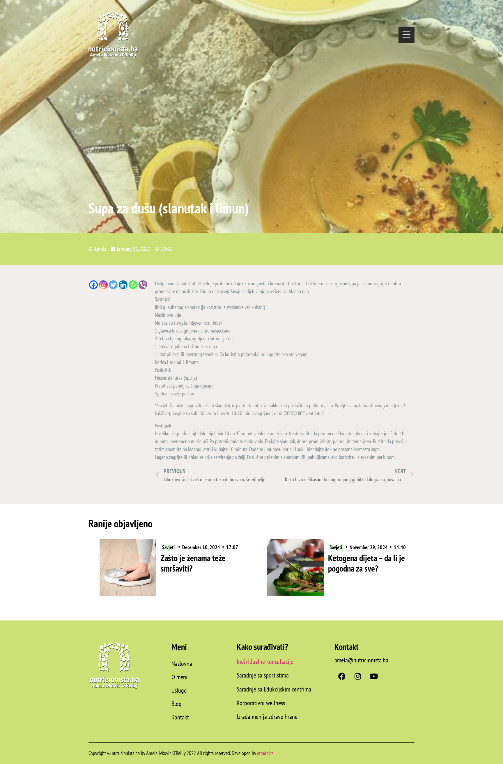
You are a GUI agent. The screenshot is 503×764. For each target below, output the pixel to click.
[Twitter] (113, 284)
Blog (176, 704)
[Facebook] (93, 284)
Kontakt (180, 717)
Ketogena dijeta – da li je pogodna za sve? (366, 563)
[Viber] (143, 284)
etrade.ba (265, 753)
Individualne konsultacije (265, 661)
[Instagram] (103, 284)
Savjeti (168, 547)
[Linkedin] (123, 284)
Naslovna (181, 663)
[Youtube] (373, 676)
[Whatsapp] (133, 284)
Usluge (179, 690)
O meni (179, 677)
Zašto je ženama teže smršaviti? (193, 563)
